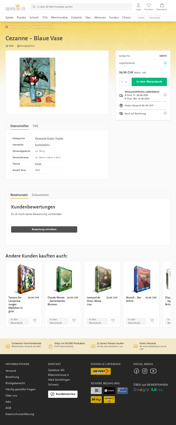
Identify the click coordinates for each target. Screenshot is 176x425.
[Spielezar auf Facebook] (136, 372)
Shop (12, 27)
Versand (11, 371)
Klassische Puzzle (43, 27)
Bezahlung (12, 377)
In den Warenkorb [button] (17, 321)
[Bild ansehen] (37, 82)
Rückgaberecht (15, 383)
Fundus (114, 17)
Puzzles (21, 17)
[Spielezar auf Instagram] (145, 372)
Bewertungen (19, 194)
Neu (88, 17)
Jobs (8, 402)
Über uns (11, 395)
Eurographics (42, 145)
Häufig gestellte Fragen (21, 389)
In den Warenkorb (149, 81)
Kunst (38, 164)
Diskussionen (40, 194)
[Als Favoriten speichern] (34, 320)
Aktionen (100, 17)
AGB (8, 408)
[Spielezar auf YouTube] (153, 372)
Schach (34, 17)
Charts (126, 17)
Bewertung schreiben (44, 229)
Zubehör (76, 17)
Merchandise (59, 17)
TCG (45, 17)
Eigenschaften (19, 126)
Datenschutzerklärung (20, 414)
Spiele (9, 17)
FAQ (35, 126)
